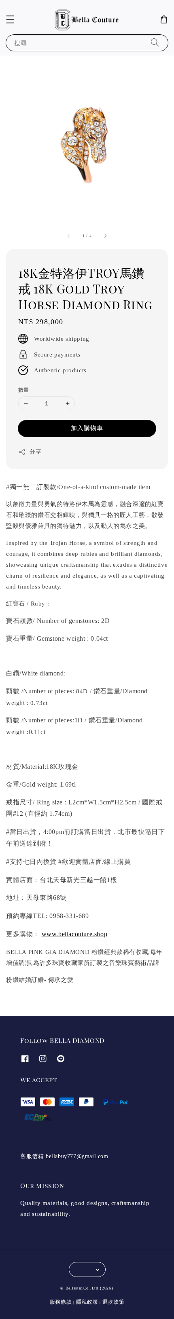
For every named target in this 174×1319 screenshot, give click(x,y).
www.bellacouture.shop (75, 934)
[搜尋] (155, 43)
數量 (23, 390)
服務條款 (61, 1302)
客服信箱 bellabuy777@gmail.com (64, 1156)
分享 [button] (35, 452)
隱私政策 (87, 1302)
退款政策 (113, 1302)
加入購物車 (87, 428)
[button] (10, 19)
